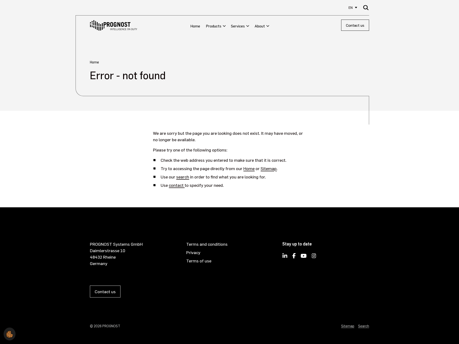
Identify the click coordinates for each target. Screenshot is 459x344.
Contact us (355, 25)
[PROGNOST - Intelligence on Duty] (113, 25)
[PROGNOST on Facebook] (294, 257)
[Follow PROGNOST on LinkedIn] (285, 257)
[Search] (366, 7)
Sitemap (269, 168)
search (182, 177)
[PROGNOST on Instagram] (314, 257)
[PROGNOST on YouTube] (304, 257)
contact (176, 185)
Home (249, 168)
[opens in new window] (184, 185)
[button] (9, 333)
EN (351, 7)
